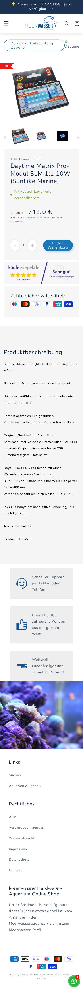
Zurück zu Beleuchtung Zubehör (32, 45)
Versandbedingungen (26, 827)
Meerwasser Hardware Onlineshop (39, 975)
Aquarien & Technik (25, 785)
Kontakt (15, 870)
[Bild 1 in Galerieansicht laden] (20, 136)
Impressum (18, 849)
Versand (31, 217)
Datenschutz (19, 859)
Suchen (15, 775)
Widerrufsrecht (21, 838)
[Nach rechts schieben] (78, 138)
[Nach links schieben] (5, 138)
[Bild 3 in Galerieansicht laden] (62, 136)
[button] (6, 23)
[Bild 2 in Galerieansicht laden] (41, 136)
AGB (12, 816)
